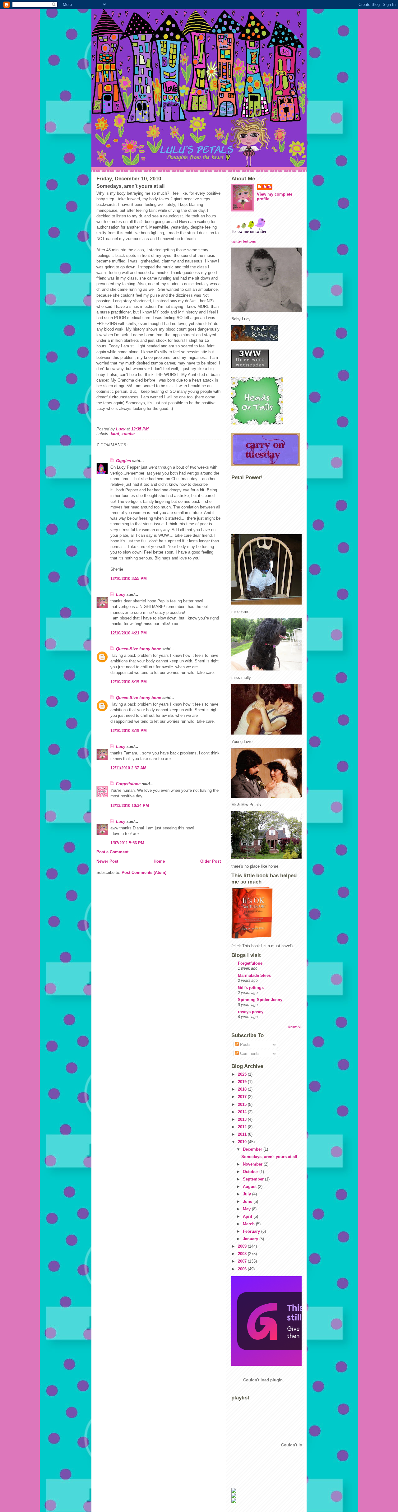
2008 (243, 1253)
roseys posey (250, 1011)
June (248, 1201)
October (251, 1171)
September (254, 1179)
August (250, 1186)
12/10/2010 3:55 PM (128, 578)
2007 (243, 1261)
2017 (243, 1096)
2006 (243, 1269)
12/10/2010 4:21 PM (128, 633)
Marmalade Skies (254, 975)
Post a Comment (112, 852)
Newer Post (107, 861)
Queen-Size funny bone (138, 649)
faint (115, 433)
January (251, 1238)
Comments (249, 1053)
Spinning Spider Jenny (260, 999)
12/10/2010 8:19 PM (128, 681)
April (248, 1216)
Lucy (120, 594)
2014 (243, 1112)
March (249, 1224)
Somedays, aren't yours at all (269, 1156)
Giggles (123, 460)
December (253, 1149)
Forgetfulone (128, 784)
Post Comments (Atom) (144, 872)
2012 (243, 1127)
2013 (243, 1119)
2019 (243, 1081)
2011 (243, 1134)
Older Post (210, 861)
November (253, 1164)
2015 (243, 1104)
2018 (243, 1089)
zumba (128, 433)
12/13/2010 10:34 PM (129, 805)
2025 (243, 1074)
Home (159, 861)
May (247, 1209)
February (252, 1231)
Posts (245, 1044)
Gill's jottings (251, 987)
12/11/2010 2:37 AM (128, 768)
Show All (295, 1026)
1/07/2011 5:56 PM (127, 843)
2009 (243, 1246)
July (247, 1194)
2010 (243, 1141)
